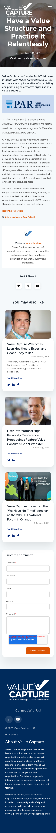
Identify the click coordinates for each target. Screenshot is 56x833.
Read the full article (12, 210)
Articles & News (13, 217)
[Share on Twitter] (18, 286)
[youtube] (18, 719)
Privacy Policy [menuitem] (11, 734)
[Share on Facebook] (37, 286)
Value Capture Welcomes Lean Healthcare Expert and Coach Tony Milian (26, 348)
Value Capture (34, 243)
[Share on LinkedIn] (28, 286)
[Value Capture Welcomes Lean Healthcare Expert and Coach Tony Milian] (28, 324)
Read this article (14, 378)
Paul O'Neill (29, 217)
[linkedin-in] (9, 719)
